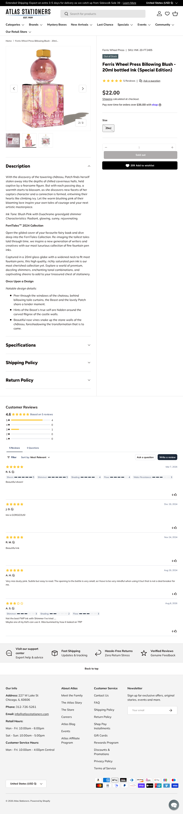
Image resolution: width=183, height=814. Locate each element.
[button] (175, 14)
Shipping (107, 99)
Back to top (91, 668)
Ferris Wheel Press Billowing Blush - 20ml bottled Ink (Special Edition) (36, 40)
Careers (66, 717)
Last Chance (105, 25)
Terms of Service (105, 768)
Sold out (140, 155)
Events (65, 731)
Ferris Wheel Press (113, 50)
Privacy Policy (103, 761)
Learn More (129, 2)
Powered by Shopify (40, 801)
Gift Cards (101, 735)
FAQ (97, 702)
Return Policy (103, 717)
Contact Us (101, 695)
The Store (67, 709)
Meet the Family (72, 695)
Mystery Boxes (57, 25)
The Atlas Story (71, 702)
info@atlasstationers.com (32, 714)
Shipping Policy (104, 709)
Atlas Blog (68, 724)
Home (9, 40)
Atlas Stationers (21, 801)
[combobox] (102, 14)
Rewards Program (106, 742)
